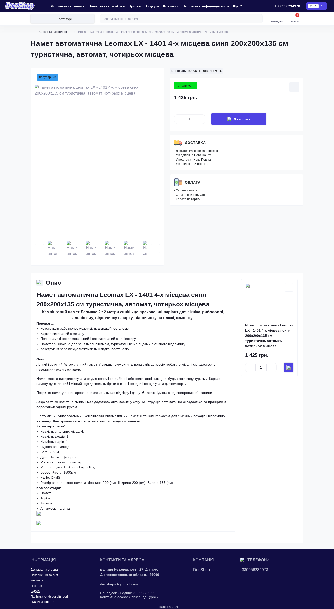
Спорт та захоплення (54, 31)
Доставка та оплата (68, 6)
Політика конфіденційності (206, 6)
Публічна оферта (43, 602)
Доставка (195, 143)
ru (322, 6)
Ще (236, 6)
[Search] (258, 18)
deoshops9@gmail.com (119, 584)
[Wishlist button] (294, 87)
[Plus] (200, 119)
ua (314, 6)
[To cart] (288, 367)
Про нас (135, 6)
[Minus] (179, 119)
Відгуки (152, 6)
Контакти (171, 6)
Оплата (192, 182)
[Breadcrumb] (32, 32)
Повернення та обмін (107, 6)
